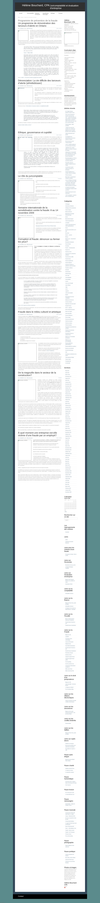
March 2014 (67, 403)
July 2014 (67, 401)
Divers (66, 227)
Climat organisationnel (69, 220)
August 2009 (67, 478)
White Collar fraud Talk (69, 670)
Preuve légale (68, 317)
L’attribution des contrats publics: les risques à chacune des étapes (71, 149)
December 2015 (68, 384)
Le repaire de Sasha (69, 770)
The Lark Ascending (69, 836)
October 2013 (67, 411)
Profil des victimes (68, 323)
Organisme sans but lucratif (70, 303)
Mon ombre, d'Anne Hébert (70, 857)
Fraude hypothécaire (69, 260)
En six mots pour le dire (69, 792)
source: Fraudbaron (50, 350)
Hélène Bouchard (29, 28)
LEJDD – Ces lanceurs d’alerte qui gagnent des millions (31, 77)
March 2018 (67, 374)
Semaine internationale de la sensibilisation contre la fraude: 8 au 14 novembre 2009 (38, 210)
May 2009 (67, 484)
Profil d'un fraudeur (68, 321)
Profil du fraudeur (68, 325)
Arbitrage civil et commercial (70, 207)
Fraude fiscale (68, 258)
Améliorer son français (69, 743)
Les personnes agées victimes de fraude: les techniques (69, 168)
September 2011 (68, 436)
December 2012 (68, 420)
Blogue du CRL (68, 634)
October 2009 (67, 474)
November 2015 (68, 386)
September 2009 (68, 476)
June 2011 (67, 440)
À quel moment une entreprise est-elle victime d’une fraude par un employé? (37, 434)
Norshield (67, 532)
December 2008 (68, 492)
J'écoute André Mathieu (69, 821)
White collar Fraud (68, 668)
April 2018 (67, 372)
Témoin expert (68, 359)
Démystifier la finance (69, 593)
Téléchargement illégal (69, 357)
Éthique (66, 236)
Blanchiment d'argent (69, 218)
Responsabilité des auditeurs (70, 346)
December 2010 (68, 447)
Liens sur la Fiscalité (69, 283)
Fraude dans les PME (69, 256)
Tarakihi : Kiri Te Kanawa (69, 832)
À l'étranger (67, 204)
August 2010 (67, 455)
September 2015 (68, 389)
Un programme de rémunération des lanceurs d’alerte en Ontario (36, 24)
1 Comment (60, 244)
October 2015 (67, 388)
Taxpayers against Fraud (69, 656)
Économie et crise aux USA (70, 565)
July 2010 (67, 457)
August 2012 (67, 422)
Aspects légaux (68, 209)
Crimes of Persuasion (69, 641)
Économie (67, 233)
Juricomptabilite (68, 277)
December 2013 (68, 409)
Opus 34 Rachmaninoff (69, 826)
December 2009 (68, 470)
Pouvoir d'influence (68, 315)
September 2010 (68, 453)
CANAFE (67, 636)
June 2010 (67, 459)
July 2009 (67, 480)
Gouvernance (67, 271)
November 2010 (68, 449)
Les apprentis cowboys (69, 772)
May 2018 (67, 370)
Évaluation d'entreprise (69, 242)
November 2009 (68, 472)
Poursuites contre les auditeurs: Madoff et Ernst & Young (70, 164)
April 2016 (67, 380)
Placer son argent (68, 311)
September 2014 (68, 397)
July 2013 (67, 415)
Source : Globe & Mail (28, 52)
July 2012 (67, 424)
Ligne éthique (67, 285)
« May (65, 511)
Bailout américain (68, 211)
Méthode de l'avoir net (69, 299)
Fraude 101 (67, 249)
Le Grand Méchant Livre (69, 794)
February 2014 (68, 405)
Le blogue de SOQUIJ (69, 687)
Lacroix (66, 281)
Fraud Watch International (70, 645)
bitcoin (66, 216)
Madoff (66, 294)
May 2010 (67, 461)
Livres (66, 289)
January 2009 (67, 490)
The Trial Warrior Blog (69, 689)
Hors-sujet (67, 275)
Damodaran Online (68, 584)
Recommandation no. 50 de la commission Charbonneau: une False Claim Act (71, 159)
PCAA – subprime (68, 307)
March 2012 (67, 428)
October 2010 (67, 451)
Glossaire (67, 269)
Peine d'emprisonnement (70, 309)
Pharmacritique (68, 723)
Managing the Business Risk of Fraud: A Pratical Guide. (46, 225)
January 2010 (67, 469)
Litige (66, 287)
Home (19, 17)
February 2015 (68, 393)
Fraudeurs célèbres (69, 267)
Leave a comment (59, 28)
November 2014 (68, 395)
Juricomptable (68, 279)
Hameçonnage (68, 273)
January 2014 (67, 407)
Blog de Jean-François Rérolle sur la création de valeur (70, 581)
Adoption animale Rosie (69, 768)
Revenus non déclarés (69, 348)
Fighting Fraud (68, 643)
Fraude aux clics (68, 251)
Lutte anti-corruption (69, 292)
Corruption (67, 222)
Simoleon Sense (68, 654)
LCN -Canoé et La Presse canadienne (28, 305)
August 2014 (67, 399)
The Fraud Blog (68, 661)
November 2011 (68, 432)
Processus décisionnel (69, 319)
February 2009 (68, 488)
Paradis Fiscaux (68, 305)
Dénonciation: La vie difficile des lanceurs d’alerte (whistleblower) (39, 81)
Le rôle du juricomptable (30, 176)
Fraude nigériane (68, 262)
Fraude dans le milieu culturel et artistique (39, 312)
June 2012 (67, 426)
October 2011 (67, 434)
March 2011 (67, 445)
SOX (66, 352)
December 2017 (68, 376)
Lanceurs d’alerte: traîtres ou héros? (24, 124)
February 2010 (68, 467)
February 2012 (68, 430)
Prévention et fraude (69, 652)
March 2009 (67, 486)
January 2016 (67, 382)
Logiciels (67, 290)
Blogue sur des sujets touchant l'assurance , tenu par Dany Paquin (70, 712)
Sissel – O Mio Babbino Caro (70, 828)
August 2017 (67, 378)
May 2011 (67, 442)
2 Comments (60, 178)
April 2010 (67, 463)
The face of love (68, 834)
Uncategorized (68, 361)
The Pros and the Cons (69, 663)
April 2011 (67, 443)
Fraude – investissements (70, 247)
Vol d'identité (67, 363)
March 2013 (67, 416)
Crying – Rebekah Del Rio (70, 816)
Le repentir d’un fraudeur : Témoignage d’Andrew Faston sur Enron (71, 188)
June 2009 (67, 482)
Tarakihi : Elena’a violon (69, 830)
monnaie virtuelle (68, 301)
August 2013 (67, 413)
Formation (67, 245)
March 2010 (67, 465)
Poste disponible (68, 313)
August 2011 (67, 438)
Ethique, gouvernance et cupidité (35, 132)
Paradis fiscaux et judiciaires (70, 625)
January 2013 (67, 418)
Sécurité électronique (69, 350)
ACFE (66, 539)
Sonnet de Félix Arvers (69, 859)
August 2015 (67, 391)
